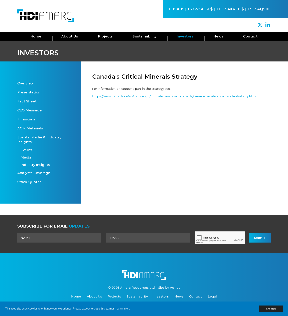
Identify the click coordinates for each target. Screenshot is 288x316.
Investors (185, 36)
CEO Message (29, 110)
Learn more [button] (123, 308)
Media (26, 157)
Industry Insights (35, 165)
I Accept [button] (271, 308)
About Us (69, 36)
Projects (105, 36)
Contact (250, 36)
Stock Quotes (29, 182)
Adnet (175, 288)
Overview (25, 83)
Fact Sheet (27, 101)
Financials (26, 119)
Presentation (29, 92)
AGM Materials (30, 128)
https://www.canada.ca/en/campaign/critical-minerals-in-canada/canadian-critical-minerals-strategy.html (174, 96)
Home (36, 36)
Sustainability (145, 36)
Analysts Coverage (33, 173)
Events (26, 150)
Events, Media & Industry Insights (39, 139)
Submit (259, 237)
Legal (212, 296)
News (218, 36)
